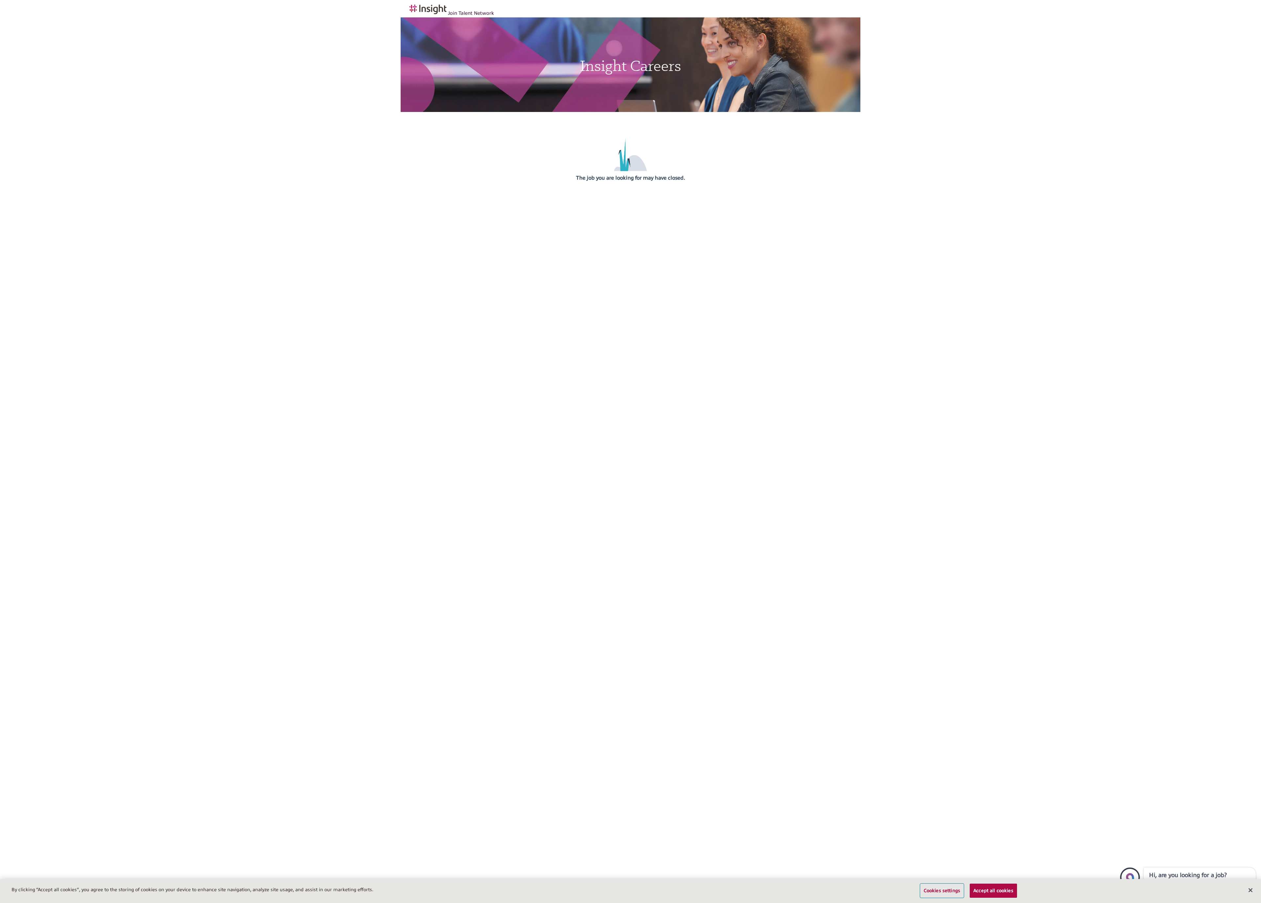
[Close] (1250, 890)
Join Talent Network (471, 13)
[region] (630, 891)
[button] (1130, 877)
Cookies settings (942, 890)
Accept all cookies (993, 890)
